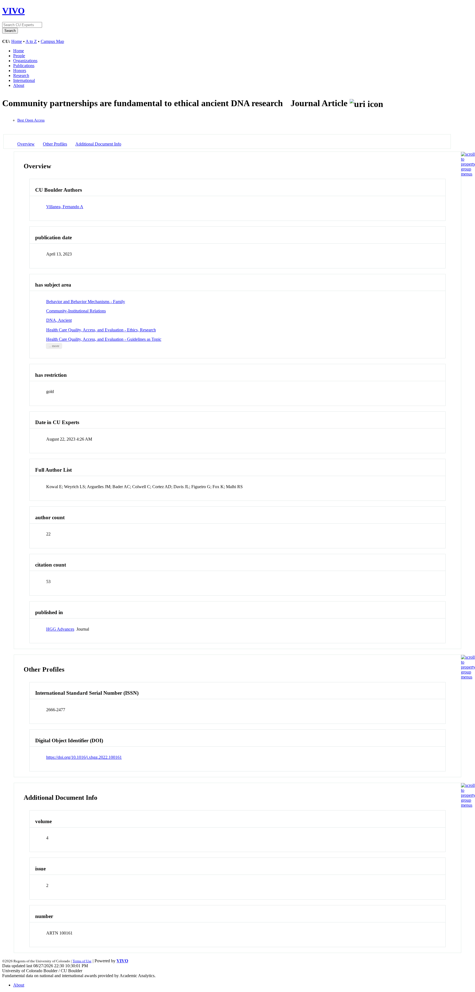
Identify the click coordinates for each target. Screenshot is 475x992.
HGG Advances (60, 629)
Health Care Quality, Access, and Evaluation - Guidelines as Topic (103, 339)
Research (21, 75)
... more (54, 346)
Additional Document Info (98, 144)
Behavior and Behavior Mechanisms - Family (85, 301)
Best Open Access (31, 120)
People (19, 55)
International (24, 80)
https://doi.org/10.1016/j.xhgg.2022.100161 (84, 757)
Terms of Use (82, 961)
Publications (23, 65)
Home (16, 41)
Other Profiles (55, 144)
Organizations (25, 60)
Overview (26, 144)
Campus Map (52, 41)
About (18, 85)
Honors (19, 70)
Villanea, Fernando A (64, 206)
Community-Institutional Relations (76, 311)
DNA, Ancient (59, 320)
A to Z (31, 41)
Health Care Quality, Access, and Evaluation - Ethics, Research (101, 330)
